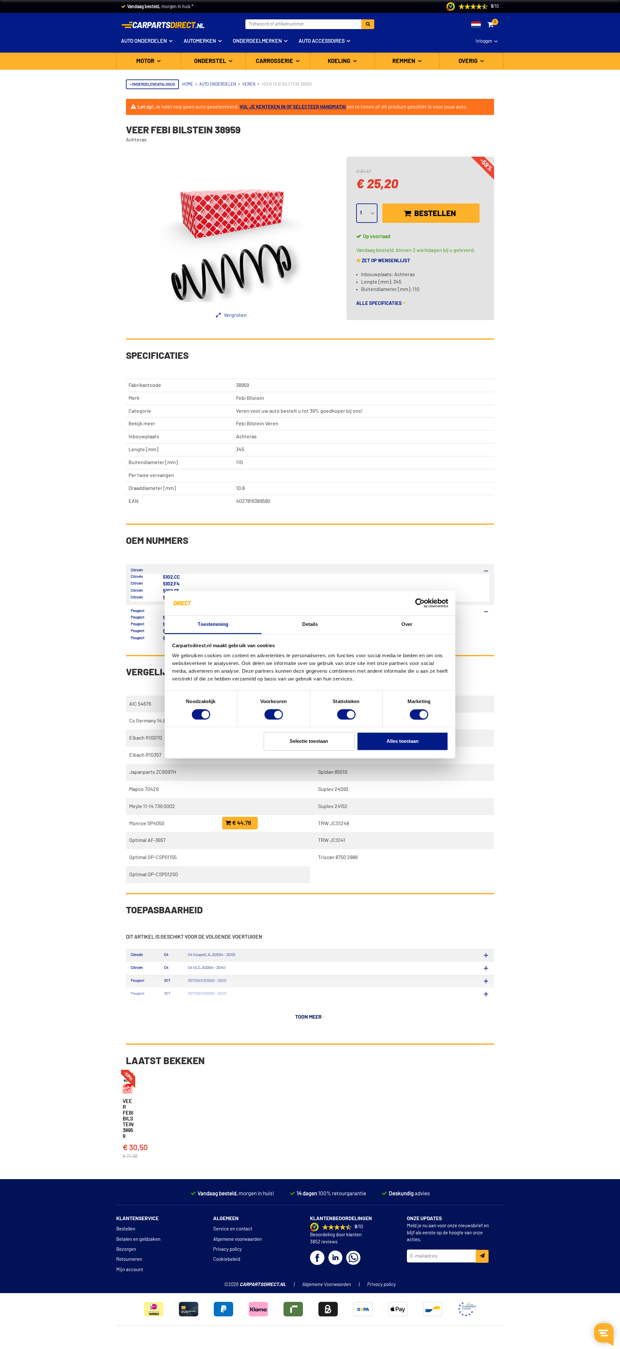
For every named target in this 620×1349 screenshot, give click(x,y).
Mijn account (129, 1269)
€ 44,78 (241, 823)
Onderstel (210, 61)
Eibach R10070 (145, 738)
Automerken (200, 41)
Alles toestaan (402, 741)
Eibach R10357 (145, 755)
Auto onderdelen (144, 41)
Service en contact (232, 1229)
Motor (146, 61)
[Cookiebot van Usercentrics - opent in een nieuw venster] (420, 603)
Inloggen (484, 41)
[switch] (273, 714)
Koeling (340, 61)
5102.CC (171, 577)
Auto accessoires (322, 41)
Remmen (404, 61)
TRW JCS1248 (333, 823)
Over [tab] (406, 624)
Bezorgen (126, 1249)
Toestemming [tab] (213, 624)
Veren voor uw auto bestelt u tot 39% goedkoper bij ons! (299, 411)
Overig (469, 61)
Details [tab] (310, 624)
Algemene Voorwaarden (326, 1284)
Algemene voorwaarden (237, 1239)
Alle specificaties (379, 303)
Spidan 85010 (332, 772)
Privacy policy (227, 1249)
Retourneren (129, 1259)
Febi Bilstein (250, 398)
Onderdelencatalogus (153, 84)
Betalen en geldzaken (138, 1239)
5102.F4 (171, 584)
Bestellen (434, 214)
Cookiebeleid (226, 1259)
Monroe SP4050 (146, 823)
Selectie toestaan (309, 741)
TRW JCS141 (331, 840)
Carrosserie (275, 61)
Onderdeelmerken (257, 41)
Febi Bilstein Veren (257, 423)
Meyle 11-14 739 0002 (152, 806)
